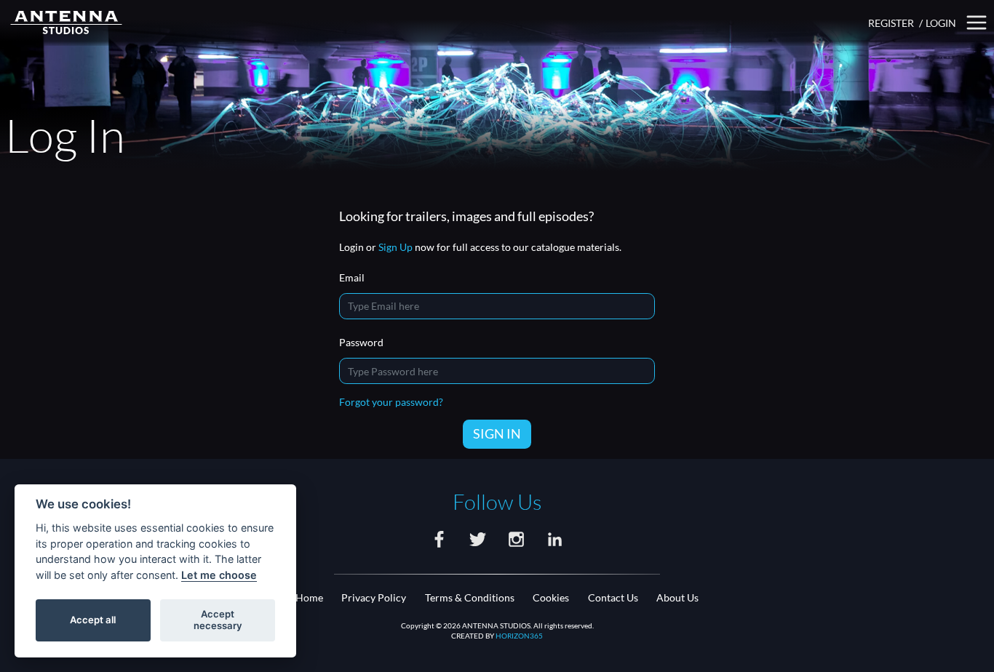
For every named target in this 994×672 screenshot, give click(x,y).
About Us (677, 597)
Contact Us (613, 597)
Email (352, 277)
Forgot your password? (391, 402)
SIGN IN (497, 433)
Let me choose (219, 575)
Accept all (93, 619)
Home (309, 597)
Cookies (551, 597)
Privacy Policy (373, 597)
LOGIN (941, 23)
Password (361, 342)
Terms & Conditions (469, 597)
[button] (976, 23)
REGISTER (891, 23)
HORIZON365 (519, 635)
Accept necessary (218, 619)
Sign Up (395, 247)
